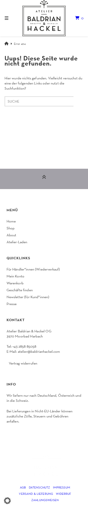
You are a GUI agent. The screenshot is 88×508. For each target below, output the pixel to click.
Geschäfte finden (20, 290)
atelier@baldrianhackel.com (39, 351)
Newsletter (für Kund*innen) (28, 297)
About (11, 235)
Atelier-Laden (17, 242)
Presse (12, 303)
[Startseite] (44, 18)
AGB (23, 487)
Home (11, 221)
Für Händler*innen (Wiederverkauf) (33, 269)
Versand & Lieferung (36, 494)
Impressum (61, 487)
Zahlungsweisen (45, 500)
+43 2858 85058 (24, 346)
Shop (11, 228)
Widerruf (63, 494)
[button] (7, 500)
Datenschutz (39, 487)
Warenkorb (15, 283)
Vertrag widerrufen (23, 363)
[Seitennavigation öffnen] (12, 18)
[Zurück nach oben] (44, 179)
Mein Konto (16, 276)
